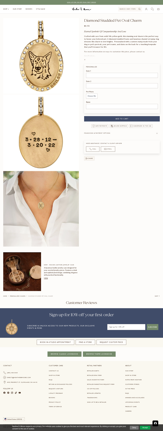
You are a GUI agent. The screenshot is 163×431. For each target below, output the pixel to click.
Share (90, 158)
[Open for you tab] (155, 423)
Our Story (129, 371)
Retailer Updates (94, 393)
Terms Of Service (55, 406)
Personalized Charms (17, 296)
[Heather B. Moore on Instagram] (12, 393)
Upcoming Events (132, 402)
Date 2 (88, 81)
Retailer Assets (93, 371)
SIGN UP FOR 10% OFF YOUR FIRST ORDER (81, 2)
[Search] (139, 9)
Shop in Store (54, 375)
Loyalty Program (56, 393)
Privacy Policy (55, 402)
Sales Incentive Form (95, 379)
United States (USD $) (14, 419)
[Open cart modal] (158, 9)
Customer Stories (132, 384)
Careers (128, 411)
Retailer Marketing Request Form (100, 384)
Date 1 (88, 71)
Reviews (52, 397)
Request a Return (56, 388)
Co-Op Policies (93, 388)
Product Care (131, 406)
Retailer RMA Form (94, 375)
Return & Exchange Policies (60, 384)
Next (156, 296)
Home (5, 296)
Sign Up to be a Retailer (96, 402)
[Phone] (152, 9)
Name (88, 102)
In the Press (130, 388)
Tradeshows (92, 397)
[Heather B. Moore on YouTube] (19, 393)
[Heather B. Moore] (81, 9)
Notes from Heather (133, 379)
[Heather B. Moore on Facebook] (4, 393)
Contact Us (54, 371)
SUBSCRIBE (152, 327)
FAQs (50, 379)
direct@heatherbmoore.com (19, 377)
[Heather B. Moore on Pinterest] (8, 393)
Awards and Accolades (134, 397)
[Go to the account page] (146, 9)
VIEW (46, 278)
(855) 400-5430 (12, 372)
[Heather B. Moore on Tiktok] (15, 393)
